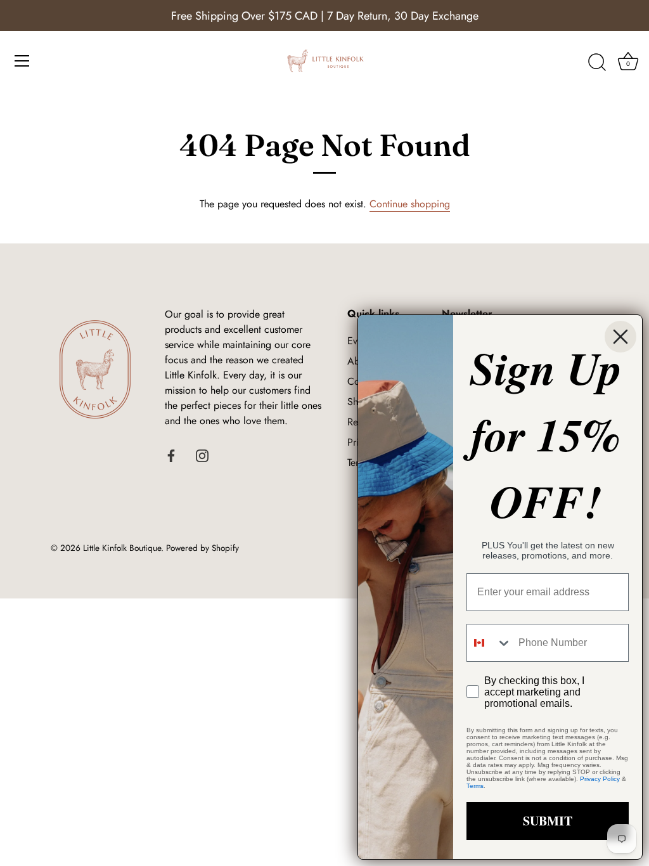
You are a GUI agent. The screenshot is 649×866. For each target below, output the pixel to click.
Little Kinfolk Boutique (122, 547)
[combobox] (489, 642)
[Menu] (22, 61)
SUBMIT (547, 820)
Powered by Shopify (202, 547)
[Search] (597, 63)
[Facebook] (171, 455)
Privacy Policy (600, 778)
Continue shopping (409, 204)
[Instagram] (202, 455)
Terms (475, 785)
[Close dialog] (620, 336)
